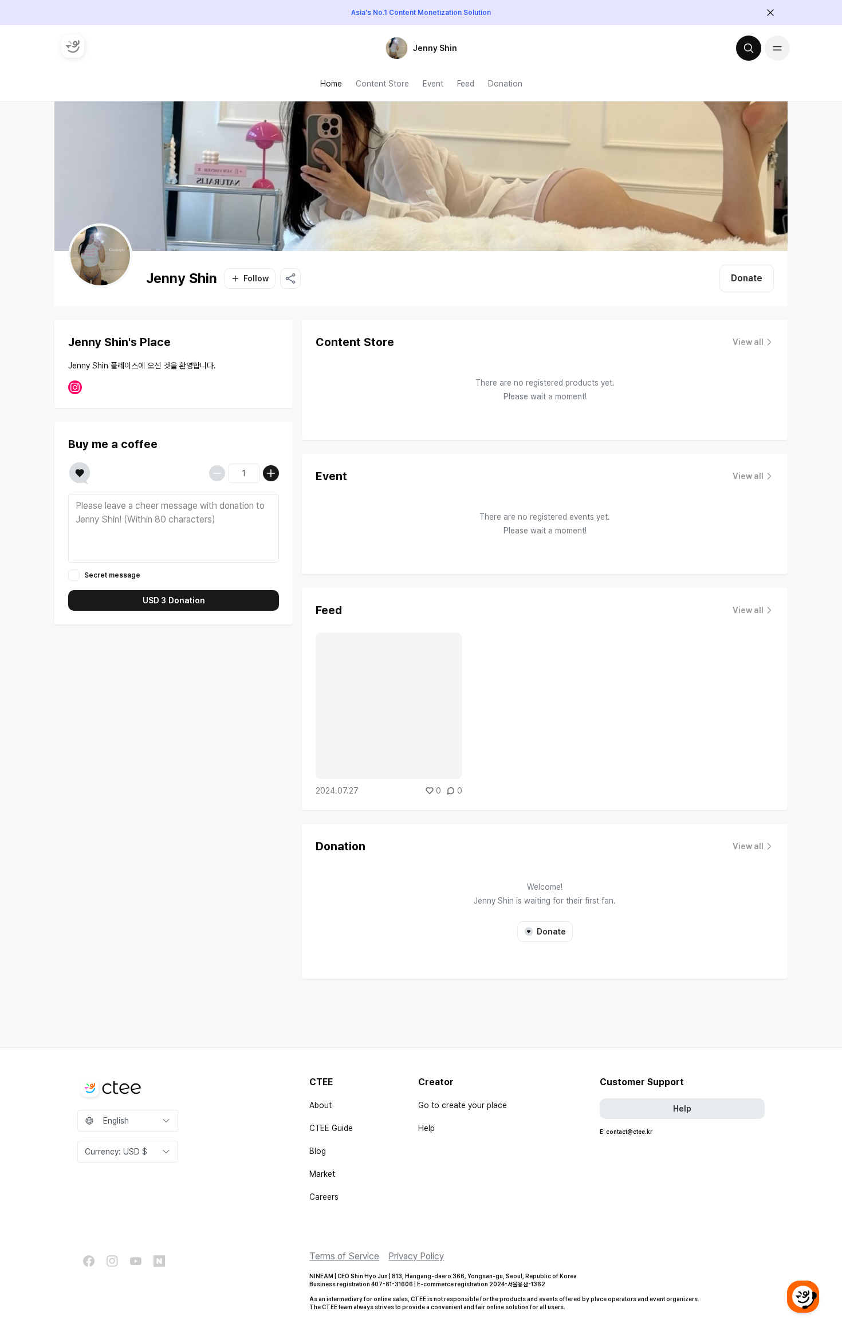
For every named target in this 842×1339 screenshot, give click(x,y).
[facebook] (88, 1261)
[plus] (271, 473)
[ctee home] (73, 46)
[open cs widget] (803, 1297)
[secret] (74, 575)
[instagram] (112, 1261)
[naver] (159, 1261)
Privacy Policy (416, 1256)
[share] (290, 278)
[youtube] (135, 1261)
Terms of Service (344, 1256)
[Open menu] (777, 48)
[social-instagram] (75, 387)
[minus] (217, 473)
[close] (770, 13)
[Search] (748, 48)
